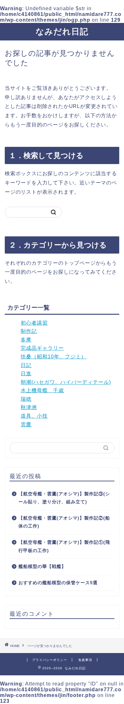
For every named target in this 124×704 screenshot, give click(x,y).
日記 (26, 365)
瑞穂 (26, 399)
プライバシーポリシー (49, 660)
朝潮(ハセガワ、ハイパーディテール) (66, 382)
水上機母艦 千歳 (42, 390)
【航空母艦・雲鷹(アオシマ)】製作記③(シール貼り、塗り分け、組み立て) (64, 498)
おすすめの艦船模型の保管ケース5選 (58, 582)
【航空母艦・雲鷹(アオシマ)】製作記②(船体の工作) (64, 522)
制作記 (29, 331)
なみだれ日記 (62, 31)
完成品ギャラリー (42, 348)
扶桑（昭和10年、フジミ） (53, 356)
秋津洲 (29, 407)
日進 (26, 373)
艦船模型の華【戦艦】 (42, 566)
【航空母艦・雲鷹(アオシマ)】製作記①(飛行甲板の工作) (64, 546)
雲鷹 (26, 424)
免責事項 (85, 660)
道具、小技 (34, 416)
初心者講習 (34, 323)
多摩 (26, 339)
